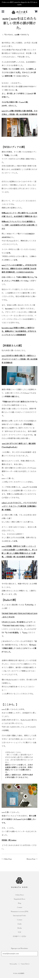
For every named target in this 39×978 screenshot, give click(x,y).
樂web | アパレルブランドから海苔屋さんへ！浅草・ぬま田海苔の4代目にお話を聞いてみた (19, 225)
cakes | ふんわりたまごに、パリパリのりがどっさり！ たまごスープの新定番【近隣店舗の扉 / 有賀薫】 (19, 506)
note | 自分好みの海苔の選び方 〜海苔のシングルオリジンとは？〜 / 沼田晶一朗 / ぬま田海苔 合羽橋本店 (19, 359)
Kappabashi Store (19, 899)
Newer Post (31, 859)
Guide (19, 924)
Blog (19, 903)
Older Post (8, 859)
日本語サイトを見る (19, 936)
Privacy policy (13, 964)
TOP (19, 932)
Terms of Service (25, 964)
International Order (19, 916)
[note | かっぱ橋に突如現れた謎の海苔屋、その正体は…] (19, 136)
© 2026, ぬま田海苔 (18, 973)
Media (19, 928)
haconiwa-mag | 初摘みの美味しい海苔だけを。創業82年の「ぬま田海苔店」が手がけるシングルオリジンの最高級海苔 (19, 331)
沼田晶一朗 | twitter (9, 840)
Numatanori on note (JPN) (19, 912)
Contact (19, 907)
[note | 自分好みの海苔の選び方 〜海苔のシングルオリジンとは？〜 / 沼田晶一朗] (19, 384)
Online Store (19, 895)
